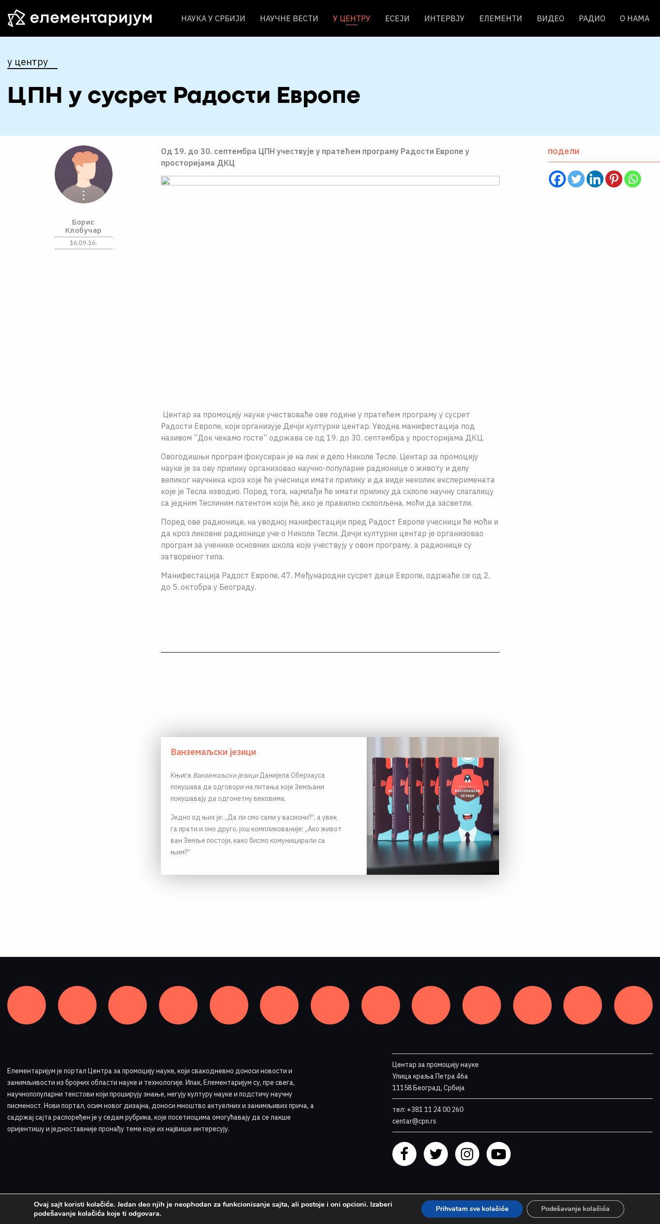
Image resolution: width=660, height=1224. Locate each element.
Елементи (500, 18)
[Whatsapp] (632, 179)
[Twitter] (576, 179)
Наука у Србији (213, 18)
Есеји (397, 18)
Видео (550, 18)
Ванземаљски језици (213, 751)
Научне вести (289, 18)
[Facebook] (557, 179)
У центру (352, 18)
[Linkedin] (595, 179)
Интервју (444, 18)
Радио (592, 18)
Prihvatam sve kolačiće (472, 1208)
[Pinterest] (613, 179)
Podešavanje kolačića (575, 1208)
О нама (634, 18)
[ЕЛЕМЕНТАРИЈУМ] (87, 18)
